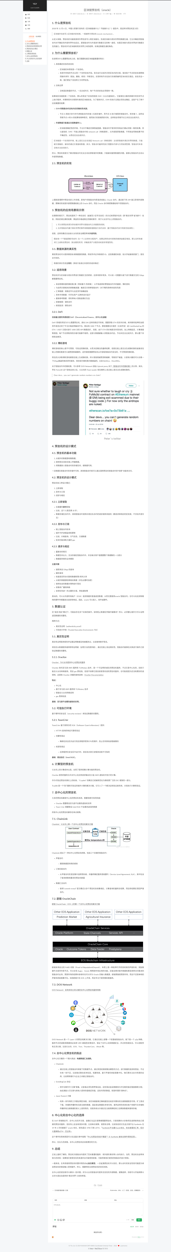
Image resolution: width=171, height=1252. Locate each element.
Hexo (91, 1248)
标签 (29, 18)
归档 (29, 25)
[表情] (58, 1220)
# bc (95, 1185)
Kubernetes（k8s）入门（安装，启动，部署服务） (126, 1190)
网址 (115, 1200)
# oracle (100, 1185)
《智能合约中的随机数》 (122, 366)
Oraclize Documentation (94, 675)
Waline (139, 1237)
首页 (29, 14)
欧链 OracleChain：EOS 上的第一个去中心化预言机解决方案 (76, 904)
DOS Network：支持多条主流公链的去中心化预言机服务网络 (76, 990)
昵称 (56, 1200)
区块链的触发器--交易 (61, 1190)
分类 (29, 21)
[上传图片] (61, 1220)
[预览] (64, 1220)
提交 (139, 1220)
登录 (133, 1220)
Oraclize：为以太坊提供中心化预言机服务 (68, 663)
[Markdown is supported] (55, 1220)
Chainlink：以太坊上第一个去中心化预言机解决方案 (72, 824)
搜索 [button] (29, 28)
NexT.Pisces (98, 1248)
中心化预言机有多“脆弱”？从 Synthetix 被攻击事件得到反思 (111, 1137)
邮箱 (85, 1200)
